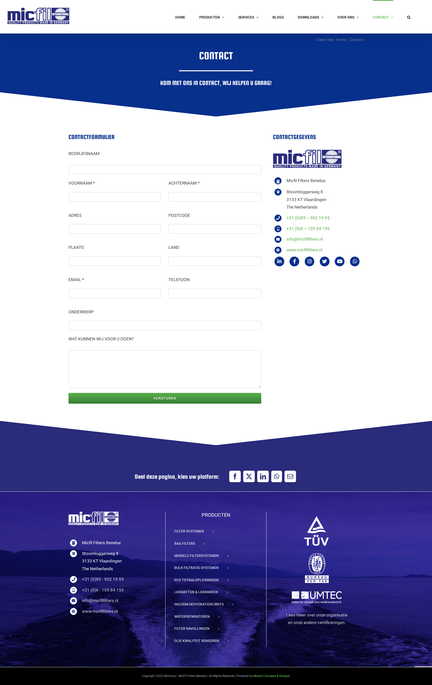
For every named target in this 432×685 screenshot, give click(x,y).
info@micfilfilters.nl (304, 239)
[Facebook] (235, 476)
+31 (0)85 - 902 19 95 (103, 579)
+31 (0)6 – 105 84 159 (308, 228)
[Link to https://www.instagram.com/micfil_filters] (309, 261)
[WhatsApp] (276, 476)
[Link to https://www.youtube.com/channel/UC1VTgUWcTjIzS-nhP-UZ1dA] (339, 261)
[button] (408, 17)
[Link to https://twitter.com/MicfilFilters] (325, 261)
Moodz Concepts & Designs (271, 676)
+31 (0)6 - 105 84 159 (103, 589)
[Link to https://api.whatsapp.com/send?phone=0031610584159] (355, 261)
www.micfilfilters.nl (304, 249)
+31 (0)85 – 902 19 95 (308, 217)
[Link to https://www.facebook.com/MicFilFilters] (294, 261)
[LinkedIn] (263, 476)
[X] (249, 476)
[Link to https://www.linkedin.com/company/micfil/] (279, 261)
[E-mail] (290, 476)
